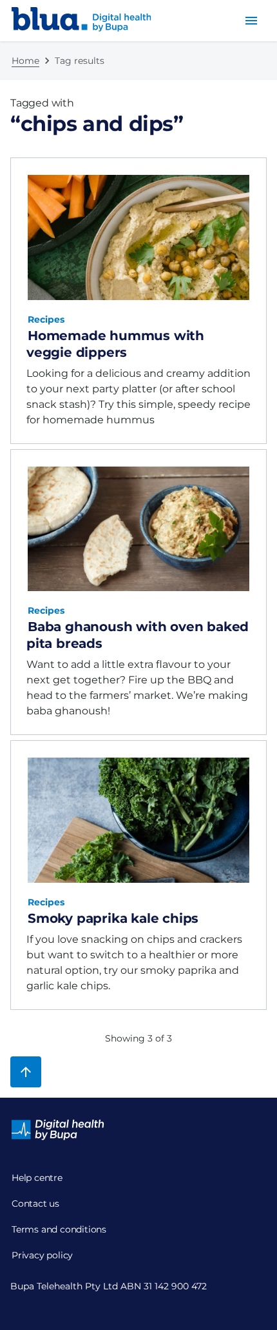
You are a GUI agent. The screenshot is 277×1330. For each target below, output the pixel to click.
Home (25, 60)
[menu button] (251, 20)
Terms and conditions (59, 1229)
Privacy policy (42, 1255)
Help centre (37, 1178)
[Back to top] (25, 1071)
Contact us (35, 1203)
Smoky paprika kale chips (113, 918)
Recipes (46, 319)
